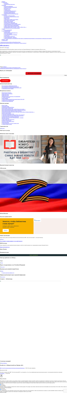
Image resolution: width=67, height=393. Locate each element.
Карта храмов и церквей (8, 21)
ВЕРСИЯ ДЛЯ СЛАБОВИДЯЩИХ (34, 73)
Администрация (7, 31)
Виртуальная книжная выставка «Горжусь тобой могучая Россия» (14, 110)
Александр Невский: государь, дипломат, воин (10, 123)
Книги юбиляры (5, 98)
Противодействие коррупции (9, 4)
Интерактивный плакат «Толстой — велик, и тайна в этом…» (15, 27)
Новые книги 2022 (5, 95)
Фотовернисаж (7, 17)
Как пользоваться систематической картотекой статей (11, 87)
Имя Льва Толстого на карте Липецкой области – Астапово (12, 117)
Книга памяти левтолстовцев (9, 20)
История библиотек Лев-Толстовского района (12, 24)
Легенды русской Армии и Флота (8, 121)
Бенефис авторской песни (6, 120)
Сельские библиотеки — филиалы (10, 37)
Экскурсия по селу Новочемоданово (10, 23)
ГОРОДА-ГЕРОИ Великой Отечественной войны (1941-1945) (13, 99)
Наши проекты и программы (7, 93)
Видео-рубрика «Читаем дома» (7, 108)
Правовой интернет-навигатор (9, 12)
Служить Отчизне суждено (7, 124)
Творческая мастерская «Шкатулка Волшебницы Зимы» (11, 42)
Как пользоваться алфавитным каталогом (9, 85)
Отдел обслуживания (8, 33)
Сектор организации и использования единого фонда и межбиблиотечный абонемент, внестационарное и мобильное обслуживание (28, 38)
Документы (6, 3)
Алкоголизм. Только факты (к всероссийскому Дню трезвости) (13, 114)
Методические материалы (6, 92)
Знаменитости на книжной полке (8, 100)
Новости (4, 66)
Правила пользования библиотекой (10, 7)
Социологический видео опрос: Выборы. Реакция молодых (12, 115)
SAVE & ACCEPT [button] (3, 392)
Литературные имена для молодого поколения (10, 116)
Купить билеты (5, 80)
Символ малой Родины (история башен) (11, 25)
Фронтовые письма (5, 106)
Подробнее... (2, 373)
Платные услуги (7, 9)
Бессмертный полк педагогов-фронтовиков (12, 28)
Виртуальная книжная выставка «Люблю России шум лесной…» (13, 109)
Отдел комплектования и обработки (10, 34)
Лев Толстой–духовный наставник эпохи (11, 16)
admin (8, 47)
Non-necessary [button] (2, 388)
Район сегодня (6, 18)
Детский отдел (6, 35)
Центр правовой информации (9, 36)
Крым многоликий (5, 122)
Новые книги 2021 (5, 94)
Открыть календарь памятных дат (8, 272)
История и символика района (9, 15)
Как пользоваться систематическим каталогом (10, 86)
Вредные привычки (5, 118)
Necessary (3, 384)
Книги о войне (4, 105)
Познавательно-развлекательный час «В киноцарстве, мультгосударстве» (13, 43)
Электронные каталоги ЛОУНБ (7, 88)
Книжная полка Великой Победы (8, 107)
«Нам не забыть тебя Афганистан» (8, 119)
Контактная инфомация (8, 6)
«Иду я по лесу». (4, 45)
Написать (6, 230)
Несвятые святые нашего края (9, 22)
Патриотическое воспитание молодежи (11, 13)
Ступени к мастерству (6, 97)
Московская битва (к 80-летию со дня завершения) (11, 96)
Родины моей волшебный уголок (8, 113)
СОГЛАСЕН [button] (7, 373)
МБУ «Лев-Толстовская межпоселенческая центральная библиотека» (12, 368)
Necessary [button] (1, 383)
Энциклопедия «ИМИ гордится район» (11, 19)
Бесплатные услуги (7, 8)
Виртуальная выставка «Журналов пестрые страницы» (12, 111)
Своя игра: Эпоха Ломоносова (7, 101)
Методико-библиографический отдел (10, 32)
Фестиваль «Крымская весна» (9, 11)
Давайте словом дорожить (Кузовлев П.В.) (11, 26)
